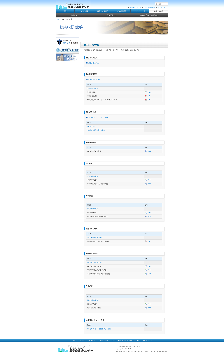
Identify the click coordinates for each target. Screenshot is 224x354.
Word (149, 151)
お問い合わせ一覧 (149, 7)
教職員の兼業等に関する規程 (96, 130)
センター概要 (83, 11)
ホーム (58, 19)
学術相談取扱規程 (92, 300)
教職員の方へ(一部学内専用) (149, 15)
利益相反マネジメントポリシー (98, 117)
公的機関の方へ (112, 15)
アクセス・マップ (135, 7)
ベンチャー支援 (140, 11)
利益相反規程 (91, 126)
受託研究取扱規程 (92, 209)
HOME (65, 11)
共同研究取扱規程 (92, 176)
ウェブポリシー (134, 340)
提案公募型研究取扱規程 (94, 237)
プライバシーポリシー (119, 340)
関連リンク (146, 340)
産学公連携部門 (102, 11)
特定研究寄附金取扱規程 (94, 262)
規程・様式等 (158, 11)
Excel (149, 92)
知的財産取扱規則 (92, 88)
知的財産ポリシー (94, 79)
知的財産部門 (121, 11)
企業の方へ (74, 15)
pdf (149, 96)
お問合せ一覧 (104, 340)
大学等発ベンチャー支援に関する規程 (99, 329)
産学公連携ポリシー (94, 63)
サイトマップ (162, 7)
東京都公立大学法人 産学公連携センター (73, 4)
